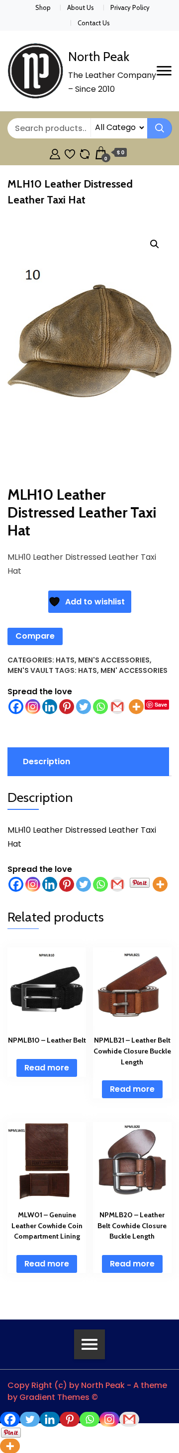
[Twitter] (83, 706)
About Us (80, 7)
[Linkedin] (49, 706)
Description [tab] (46, 761)
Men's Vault (30, 670)
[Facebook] (15, 706)
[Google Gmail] (117, 706)
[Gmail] (117, 884)
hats (87, 670)
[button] (155, 244)
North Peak (98, 57)
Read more (46, 1067)
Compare (35, 636)
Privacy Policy (130, 7)
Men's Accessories (114, 660)
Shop (43, 7)
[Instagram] (32, 706)
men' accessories (134, 670)
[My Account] (55, 152)
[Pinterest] (66, 706)
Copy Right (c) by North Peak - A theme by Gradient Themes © (87, 1391)
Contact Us (94, 23)
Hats (65, 660)
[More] (136, 706)
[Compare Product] (85, 152)
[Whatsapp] (100, 706)
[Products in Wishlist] (70, 152)
